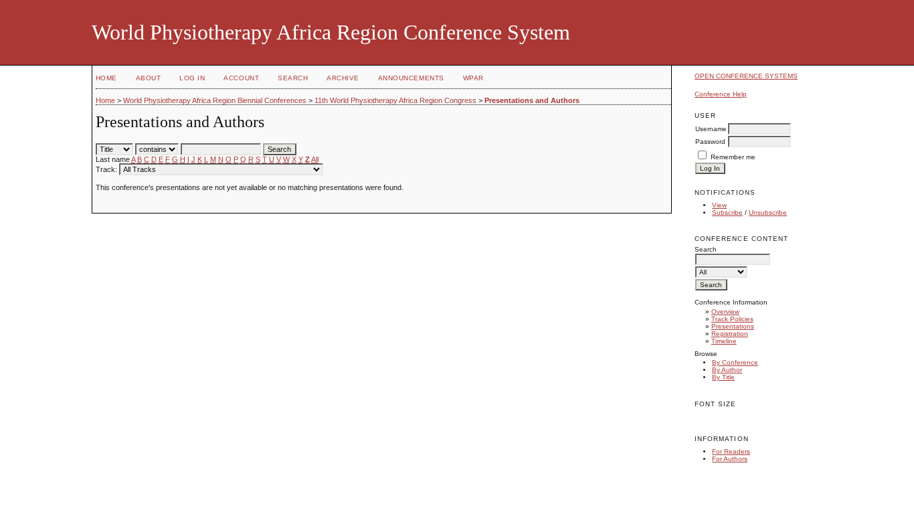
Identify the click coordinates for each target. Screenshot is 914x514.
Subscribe (727, 212)
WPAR (473, 78)
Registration (729, 333)
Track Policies (732, 319)
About (148, 78)
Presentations (732, 326)
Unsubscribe (768, 212)
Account (241, 78)
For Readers (731, 451)
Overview (725, 311)
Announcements (411, 78)
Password (710, 141)
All (314, 159)
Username (711, 129)
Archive (343, 78)
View (719, 205)
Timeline (724, 341)
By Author (727, 369)
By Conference (735, 362)
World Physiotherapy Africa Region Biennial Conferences (214, 100)
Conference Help (721, 94)
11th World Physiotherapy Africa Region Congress (395, 100)
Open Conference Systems (746, 76)
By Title (723, 377)
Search (293, 78)
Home (106, 78)
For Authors (729, 458)
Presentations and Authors (531, 100)
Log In (192, 78)
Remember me (733, 157)
